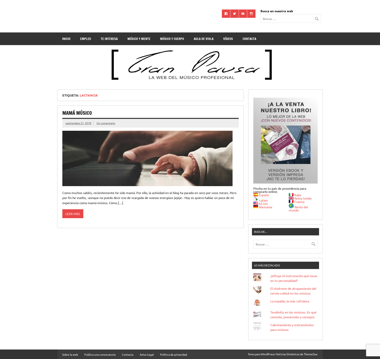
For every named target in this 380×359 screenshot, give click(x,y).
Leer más (73, 214)
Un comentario (106, 123)
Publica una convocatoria (100, 354)
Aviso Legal (147, 354)
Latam (263, 200)
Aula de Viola (204, 39)
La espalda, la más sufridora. (290, 301)
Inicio (66, 39)
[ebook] (285, 140)
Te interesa (109, 39)
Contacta (249, 39)
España (264, 195)
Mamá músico (77, 113)
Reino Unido (303, 198)
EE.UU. (263, 204)
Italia (297, 195)
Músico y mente (138, 39)
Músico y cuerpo (172, 39)
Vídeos (228, 39)
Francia (299, 202)
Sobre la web (70, 354)
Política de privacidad (173, 354)
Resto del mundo (298, 208)
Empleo (85, 39)
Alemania (265, 207)
